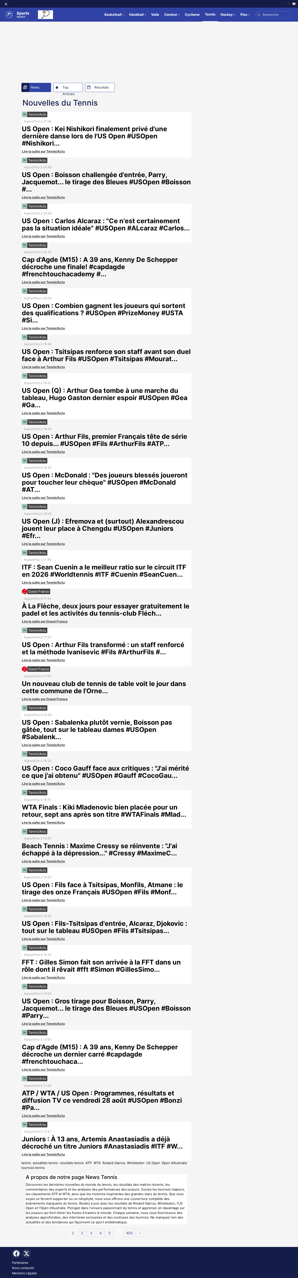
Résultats (101, 87)
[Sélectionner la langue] (291, 4)
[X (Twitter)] (26, 1253)
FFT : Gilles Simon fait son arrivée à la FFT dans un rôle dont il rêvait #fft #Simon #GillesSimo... (101, 965)
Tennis (210, 14)
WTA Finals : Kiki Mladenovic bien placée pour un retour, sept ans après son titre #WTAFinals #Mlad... (104, 810)
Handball (136, 14)
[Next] (140, 1233)
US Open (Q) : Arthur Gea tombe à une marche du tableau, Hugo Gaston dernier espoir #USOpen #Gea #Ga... (104, 398)
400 (129, 1233)
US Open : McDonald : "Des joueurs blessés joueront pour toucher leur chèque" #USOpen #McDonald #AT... (105, 482)
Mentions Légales (24, 1273)
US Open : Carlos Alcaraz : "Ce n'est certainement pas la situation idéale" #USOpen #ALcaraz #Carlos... (106, 224)
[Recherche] (258, 14)
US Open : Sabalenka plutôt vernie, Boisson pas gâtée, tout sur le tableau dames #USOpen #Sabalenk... (97, 729)
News (35, 87)
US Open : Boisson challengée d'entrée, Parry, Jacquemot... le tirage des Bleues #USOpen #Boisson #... (106, 182)
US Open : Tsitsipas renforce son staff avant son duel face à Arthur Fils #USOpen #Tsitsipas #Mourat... (106, 355)
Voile (155, 14)
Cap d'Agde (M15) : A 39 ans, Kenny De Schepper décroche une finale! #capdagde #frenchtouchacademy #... (100, 267)
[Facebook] (16, 1253)
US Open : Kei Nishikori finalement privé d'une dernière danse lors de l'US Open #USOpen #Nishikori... (94, 136)
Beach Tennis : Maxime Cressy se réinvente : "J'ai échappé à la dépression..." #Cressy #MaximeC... (99, 849)
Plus (243, 14)
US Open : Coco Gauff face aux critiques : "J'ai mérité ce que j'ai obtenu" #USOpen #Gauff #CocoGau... (105, 771)
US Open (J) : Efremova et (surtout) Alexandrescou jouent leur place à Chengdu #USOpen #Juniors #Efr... (103, 528)
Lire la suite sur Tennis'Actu (43, 151)
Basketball (113, 14)
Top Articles (69, 88)
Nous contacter (23, 1268)
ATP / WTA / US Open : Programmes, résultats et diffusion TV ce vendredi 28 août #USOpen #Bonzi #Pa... (102, 1100)
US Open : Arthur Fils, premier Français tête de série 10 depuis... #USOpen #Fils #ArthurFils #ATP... (104, 439)
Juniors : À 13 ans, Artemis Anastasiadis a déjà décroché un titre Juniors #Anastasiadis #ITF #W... (102, 1142)
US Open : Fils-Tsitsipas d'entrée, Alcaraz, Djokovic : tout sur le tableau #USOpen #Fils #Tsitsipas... (104, 927)
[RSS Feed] (6, 4)
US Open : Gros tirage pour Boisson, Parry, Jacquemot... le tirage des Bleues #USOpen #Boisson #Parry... (106, 1008)
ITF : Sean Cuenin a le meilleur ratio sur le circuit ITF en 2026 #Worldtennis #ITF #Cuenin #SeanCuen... (104, 570)
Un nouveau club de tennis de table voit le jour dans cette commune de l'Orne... (104, 687)
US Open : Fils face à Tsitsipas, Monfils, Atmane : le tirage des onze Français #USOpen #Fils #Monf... (102, 888)
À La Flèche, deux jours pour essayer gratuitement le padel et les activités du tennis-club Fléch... (105, 609)
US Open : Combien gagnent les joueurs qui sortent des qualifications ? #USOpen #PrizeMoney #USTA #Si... (103, 313)
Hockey (227, 14)
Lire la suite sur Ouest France (45, 621)
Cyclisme (192, 14)
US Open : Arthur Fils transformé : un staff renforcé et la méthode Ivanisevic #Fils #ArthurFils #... (103, 648)
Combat (170, 14)
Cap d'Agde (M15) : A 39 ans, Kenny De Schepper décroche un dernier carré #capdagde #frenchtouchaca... (100, 1054)
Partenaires (20, 1262)
